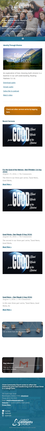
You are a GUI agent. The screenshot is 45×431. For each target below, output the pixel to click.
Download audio (9, 82)
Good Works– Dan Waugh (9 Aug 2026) (17, 234)
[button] (22, 38)
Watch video (7, 95)
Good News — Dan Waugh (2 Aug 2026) (17, 297)
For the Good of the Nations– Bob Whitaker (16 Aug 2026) (22, 171)
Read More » (7, 184)
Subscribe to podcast (11, 91)
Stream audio (8, 87)
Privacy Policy (6, 405)
